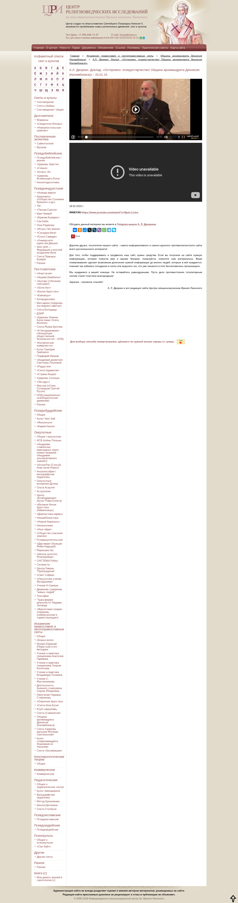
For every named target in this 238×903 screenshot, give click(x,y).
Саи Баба (42, 221)
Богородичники (46, 299)
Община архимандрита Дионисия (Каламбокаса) (46, 721)
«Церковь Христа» (48, 164)
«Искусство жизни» (48, 228)
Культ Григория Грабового (46, 351)
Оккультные (42, 432)
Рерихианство (45, 550)
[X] (89, 230)
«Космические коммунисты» (45, 344)
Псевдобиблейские (48, 153)
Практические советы (155, 47)
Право (76, 47)
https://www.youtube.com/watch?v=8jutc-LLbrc (110, 212)
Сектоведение (45, 101)
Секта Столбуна (46, 808)
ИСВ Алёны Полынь (49, 440)
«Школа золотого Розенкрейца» (47, 555)
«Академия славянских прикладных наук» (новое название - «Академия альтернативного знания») (48, 452)
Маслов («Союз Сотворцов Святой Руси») (48, 388)
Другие (39, 852)
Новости (65, 47)
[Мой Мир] (85, 230)
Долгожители (43, 116)
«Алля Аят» (44, 287)
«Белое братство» (48, 291)
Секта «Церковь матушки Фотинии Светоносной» (47, 731)
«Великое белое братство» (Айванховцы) (46, 507)
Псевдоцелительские (50, 539)
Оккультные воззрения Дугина (47, 482)
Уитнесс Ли (43, 171)
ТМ (39, 205)
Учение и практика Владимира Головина (49, 673)
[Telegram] (109, 230)
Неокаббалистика (47, 517)
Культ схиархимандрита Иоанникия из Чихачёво (47, 742)
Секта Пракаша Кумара (46, 258)
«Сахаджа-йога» (46, 232)
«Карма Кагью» (46, 426)
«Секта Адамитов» (48, 370)
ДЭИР (40, 313)
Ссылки (120, 47)
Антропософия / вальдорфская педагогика (46, 474)
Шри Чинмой (44, 213)
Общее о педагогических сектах (50, 785)
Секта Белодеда (47, 309)
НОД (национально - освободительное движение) (49, 398)
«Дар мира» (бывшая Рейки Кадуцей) (49, 545)
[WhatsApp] (104, 230)
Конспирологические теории (49, 758)
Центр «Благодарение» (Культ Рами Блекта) (49, 498)
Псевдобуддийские (48, 410)
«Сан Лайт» (44, 846)
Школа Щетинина (47, 805)
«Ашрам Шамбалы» (49, 277)
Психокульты (43, 835)
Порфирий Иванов (48, 355)
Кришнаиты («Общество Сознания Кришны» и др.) (50, 199)
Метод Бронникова (48, 801)
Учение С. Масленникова (45, 680)
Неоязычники (45, 525)
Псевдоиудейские (47, 825)
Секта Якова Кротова (49, 326)
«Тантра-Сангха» (47, 209)
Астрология (44, 491)
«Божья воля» (45, 639)
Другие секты (45, 856)
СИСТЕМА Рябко (47, 560)
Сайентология (45, 143)
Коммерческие (44, 770)
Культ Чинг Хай (46, 418)
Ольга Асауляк (46, 487)
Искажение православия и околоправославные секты (49, 628)
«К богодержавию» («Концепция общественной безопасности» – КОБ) (50, 334)
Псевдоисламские (47, 815)
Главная (39, 47)
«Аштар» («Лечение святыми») (48, 282)
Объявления (105, 47)
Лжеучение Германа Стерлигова (49, 696)
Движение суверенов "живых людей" (49, 591)
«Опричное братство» (50, 701)
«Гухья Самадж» (47, 236)
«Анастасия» (44, 273)
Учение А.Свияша (47, 585)
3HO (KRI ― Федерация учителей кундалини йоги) (49, 249)
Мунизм (41, 147)
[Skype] (114, 230)
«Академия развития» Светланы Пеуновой (50, 361)
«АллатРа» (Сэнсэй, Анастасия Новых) (49, 466)
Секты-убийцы (46, 105)
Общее (41, 414)
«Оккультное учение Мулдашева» (49, 580)
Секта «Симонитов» (49, 712)
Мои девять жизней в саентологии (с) (49, 879)
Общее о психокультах (45, 841)
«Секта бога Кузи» (48, 705)
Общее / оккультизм (49, 436)
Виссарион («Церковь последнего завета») (50, 304)
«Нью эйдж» (44, 529)
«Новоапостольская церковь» (49, 129)
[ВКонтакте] (75, 230)
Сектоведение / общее (50, 109)
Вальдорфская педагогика (46, 796)
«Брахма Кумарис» (48, 217)
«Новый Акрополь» (48, 521)
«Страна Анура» (46, 374)
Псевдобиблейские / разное (49, 159)
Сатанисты (43, 564)
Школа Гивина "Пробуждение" (46, 570)
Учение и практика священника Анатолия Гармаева (50, 656)
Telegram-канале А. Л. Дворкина (136, 224)
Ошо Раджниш (45, 225)
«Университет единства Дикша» (47, 242)
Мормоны (42, 119)
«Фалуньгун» (44, 422)
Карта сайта (178, 47)
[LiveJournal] (94, 230)
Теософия (43, 595)
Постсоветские (45, 269)
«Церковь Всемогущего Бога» (48, 177)
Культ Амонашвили (48, 790)
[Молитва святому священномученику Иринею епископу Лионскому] (170, 22)
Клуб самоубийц (47, 709)
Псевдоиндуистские (48, 188)
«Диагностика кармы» (50, 513)
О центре (51, 47)
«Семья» (42, 168)
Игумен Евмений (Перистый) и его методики (47, 646)
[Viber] (99, 230)
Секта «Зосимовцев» (49, 750)
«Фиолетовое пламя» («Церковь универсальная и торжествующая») (49, 613)
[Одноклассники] (80, 230)
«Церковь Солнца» (48, 377)
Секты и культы (45, 98)
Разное (41, 263)
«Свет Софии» (45, 574)
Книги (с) (40, 873)
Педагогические (45, 780)
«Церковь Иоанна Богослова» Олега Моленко (48, 320)
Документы (89, 47)
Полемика (134, 47)
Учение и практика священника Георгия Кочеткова (49, 665)
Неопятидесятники (48, 182)
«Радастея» (44, 366)
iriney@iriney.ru (128, 34)
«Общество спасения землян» (50, 534)
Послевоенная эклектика (45, 138)
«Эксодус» (43, 381)
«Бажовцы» (44, 295)
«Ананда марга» (46, 192)
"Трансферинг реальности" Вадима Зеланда (49, 602)
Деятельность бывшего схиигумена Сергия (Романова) (49, 688)
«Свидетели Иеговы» (49, 123)
